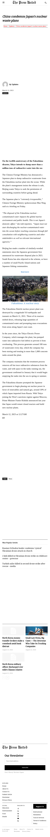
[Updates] (5, 84)
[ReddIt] (22, 98)
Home (5, 26)
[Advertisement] (25, 54)
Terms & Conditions (39, 821)
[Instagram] (18, 816)
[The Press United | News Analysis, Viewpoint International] (28, 2)
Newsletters (37, 815)
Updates (12, 26)
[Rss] (18, 821)
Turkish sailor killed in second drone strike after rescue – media (23, 564)
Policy (35, 823)
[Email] (44, 98)
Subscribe (25, 767)
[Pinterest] (38, 98)
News (10, 479)
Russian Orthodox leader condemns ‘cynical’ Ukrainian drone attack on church (22, 549)
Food (4, 814)
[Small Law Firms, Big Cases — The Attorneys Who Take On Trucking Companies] (37, 630)
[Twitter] (18, 811)
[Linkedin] (33, 98)
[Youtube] (18, 818)
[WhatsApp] (28, 98)
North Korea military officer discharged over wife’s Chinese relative (12, 667)
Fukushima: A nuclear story (25, 303)
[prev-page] (3, 677)
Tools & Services (38, 818)
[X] (17, 98)
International (37, 812)
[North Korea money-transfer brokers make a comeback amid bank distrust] (13, 630)
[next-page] (7, 677)
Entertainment (7, 811)
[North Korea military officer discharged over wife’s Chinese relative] (13, 657)
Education (5, 808)
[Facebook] (12, 98)
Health (4, 817)
